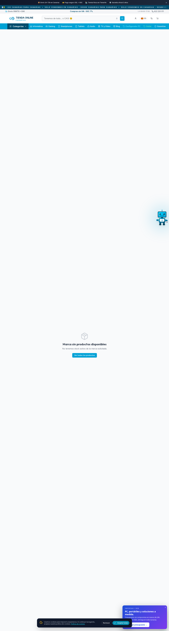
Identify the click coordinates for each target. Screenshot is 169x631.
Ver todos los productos (84, 350)
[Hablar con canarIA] (162, 218)
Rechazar (106, 623)
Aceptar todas (122, 623)
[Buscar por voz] (117, 13)
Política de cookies (78, 624)
